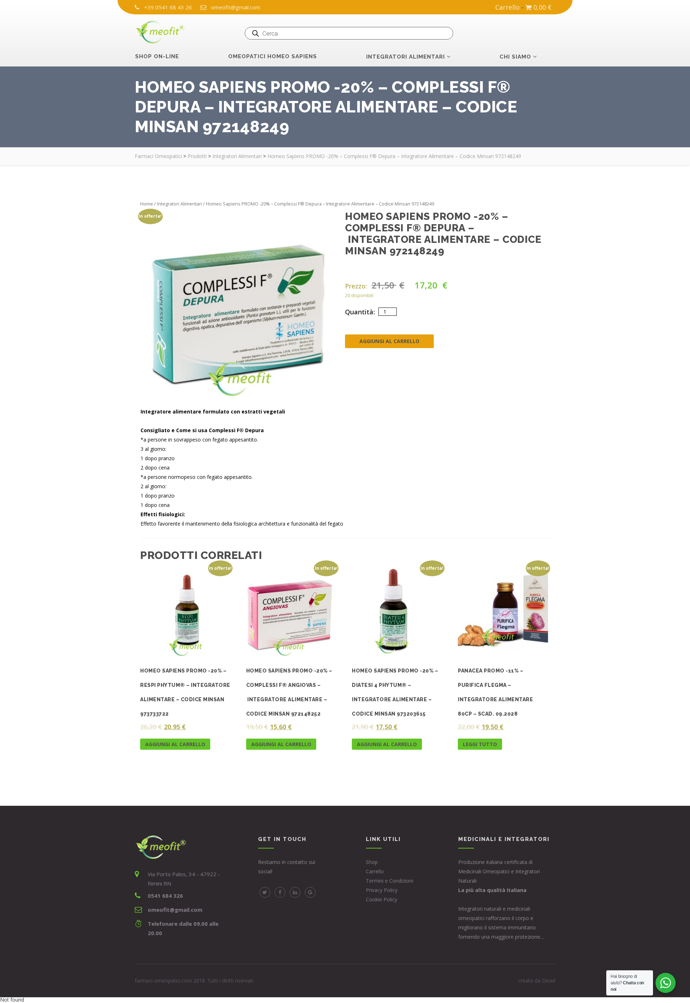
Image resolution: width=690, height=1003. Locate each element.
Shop (372, 862)
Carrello (507, 7)
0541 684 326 (165, 895)
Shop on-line (157, 56)
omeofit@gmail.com (235, 7)
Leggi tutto (480, 743)
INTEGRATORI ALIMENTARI (405, 57)
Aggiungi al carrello (389, 341)
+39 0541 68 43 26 (168, 7)
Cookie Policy (381, 899)
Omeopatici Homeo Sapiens (272, 56)
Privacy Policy (381, 890)
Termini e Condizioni (389, 880)
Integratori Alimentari (179, 203)
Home (146, 203)
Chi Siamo (515, 57)
